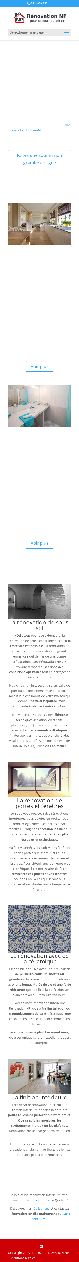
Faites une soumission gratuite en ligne (39, 159)
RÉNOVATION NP (56, 1253)
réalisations (41, 1208)
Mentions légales (23, 1258)
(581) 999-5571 (39, 3)
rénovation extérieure (35, 1200)
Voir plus (39, 366)
